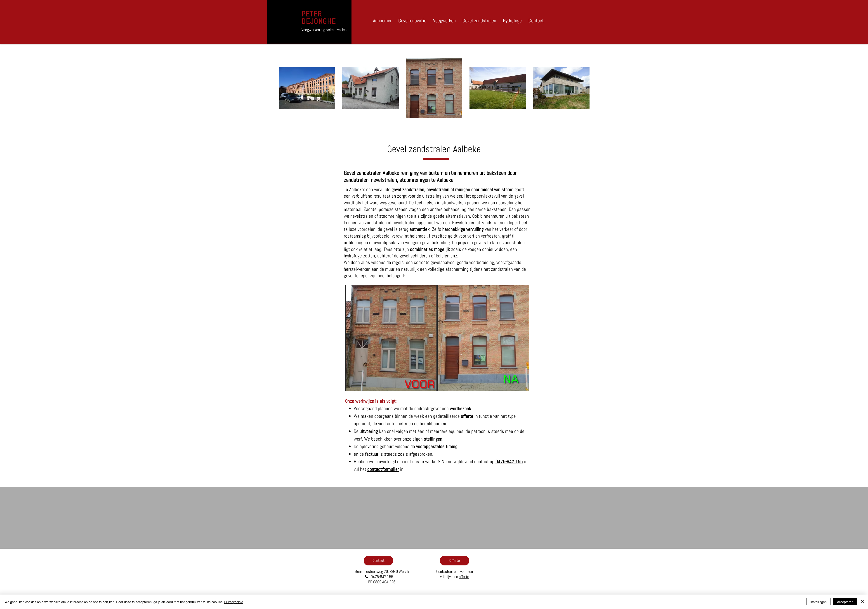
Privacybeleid (233, 602)
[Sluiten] (862, 601)
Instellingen (818, 602)
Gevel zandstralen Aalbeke (434, 149)
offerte (464, 576)
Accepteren (845, 602)
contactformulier (383, 469)
